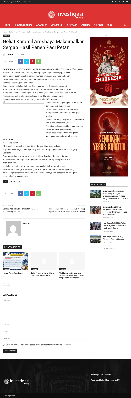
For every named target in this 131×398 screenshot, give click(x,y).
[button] (125, 25)
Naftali (10, 55)
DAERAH (12, 181)
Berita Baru (13, 32)
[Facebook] (112, 1)
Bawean (6, 269)
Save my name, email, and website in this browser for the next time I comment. (39, 345)
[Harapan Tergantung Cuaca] (15, 261)
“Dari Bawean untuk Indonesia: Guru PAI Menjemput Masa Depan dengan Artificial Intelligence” (71, 275)
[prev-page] (4, 284)
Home (5, 32)
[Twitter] (119, 1)
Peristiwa (22, 32)
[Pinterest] (32, 61)
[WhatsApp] (38, 61)
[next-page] (8, 284)
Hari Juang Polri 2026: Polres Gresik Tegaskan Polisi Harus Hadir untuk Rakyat (114, 225)
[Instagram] (116, 1)
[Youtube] (126, 1)
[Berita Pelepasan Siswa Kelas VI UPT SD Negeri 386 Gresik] (44, 261)
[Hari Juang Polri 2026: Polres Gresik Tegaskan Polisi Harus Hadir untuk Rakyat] (95, 226)
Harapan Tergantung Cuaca (13, 273)
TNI (19, 181)
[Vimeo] (123, 1)
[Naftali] (4, 54)
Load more (108, 248)
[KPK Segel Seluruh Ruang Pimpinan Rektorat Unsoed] (95, 239)
